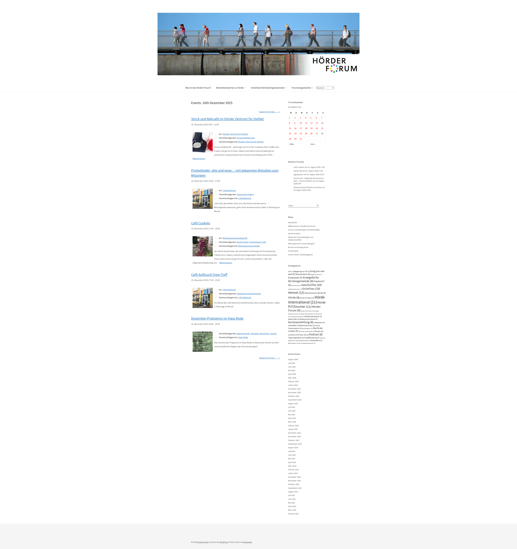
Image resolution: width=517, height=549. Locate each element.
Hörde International (306, 300)
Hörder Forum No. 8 (307, 311)
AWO (290, 271)
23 (295, 133)
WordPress (223, 542)
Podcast (315, 334)
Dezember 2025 (294, 389)
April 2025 (292, 418)
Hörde (293, 297)
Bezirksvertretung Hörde (298, 247)
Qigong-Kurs (299, 174)
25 (306, 133)
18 (306, 128)
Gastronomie (296, 285)
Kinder (301, 317)
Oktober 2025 (293, 396)
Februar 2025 (293, 425)
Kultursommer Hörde (309, 319)
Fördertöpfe (293, 251)
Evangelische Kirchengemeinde (303, 279)
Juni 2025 (292, 411)
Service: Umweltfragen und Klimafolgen (304, 230)
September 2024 (295, 444)
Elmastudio (247, 542)
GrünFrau (311, 288)
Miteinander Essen (307, 325)
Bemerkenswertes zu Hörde (230, 87)
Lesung (273, 333)
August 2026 (293, 359)
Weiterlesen (198, 158)
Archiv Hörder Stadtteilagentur (300, 254)
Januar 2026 (293, 385)
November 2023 (294, 480)
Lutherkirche (319, 322)
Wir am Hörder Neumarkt (306, 343)
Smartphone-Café (257, 242)
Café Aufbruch (244, 198)
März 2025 (292, 422)
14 (322, 123)
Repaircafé (298, 171)
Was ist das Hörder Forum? (198, 87)
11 (306, 123)
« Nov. (291, 144)
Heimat (296, 292)
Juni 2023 (292, 499)
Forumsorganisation (301, 87)
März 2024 (292, 466)
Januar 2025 (293, 429)
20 (317, 128)
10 (301, 123)
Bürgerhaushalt (316, 274)
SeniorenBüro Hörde (303, 340)
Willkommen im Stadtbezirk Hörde (301, 226)
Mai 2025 (291, 414)
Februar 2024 (293, 469)
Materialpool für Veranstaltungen (301, 243)
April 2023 (292, 506)
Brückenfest (303, 274)
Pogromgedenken (296, 338)
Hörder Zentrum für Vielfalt (251, 141)
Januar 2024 (293, 473)
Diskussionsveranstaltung (249, 293)
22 (290, 133)
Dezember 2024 (294, 433)
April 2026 (292, 374)
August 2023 (293, 491)
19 (311, 128)
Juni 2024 (292, 455)
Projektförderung (311, 338)
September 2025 (295, 400)
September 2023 (295, 488)
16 (295, 128)
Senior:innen (242, 242)
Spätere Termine (268, 111)
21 (322, 128)
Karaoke (255, 333)
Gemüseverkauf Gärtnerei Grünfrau (308, 187)
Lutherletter (293, 325)
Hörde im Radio (294, 233)
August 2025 (293, 403)
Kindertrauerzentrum (313, 316)
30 (295, 138)
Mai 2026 (291, 370)
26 (311, 133)
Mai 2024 (291, 458)
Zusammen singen (245, 194)
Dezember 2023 (294, 477)
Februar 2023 (293, 514)
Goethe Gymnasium (295, 289)
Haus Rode (243, 337)
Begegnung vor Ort (301, 271)
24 (301, 133)
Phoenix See (303, 335)
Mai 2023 (291, 502)
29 (290, 138)
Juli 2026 (291, 363)
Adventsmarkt (243, 333)
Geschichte (311, 285)
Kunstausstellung (300, 322)
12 (311, 123)
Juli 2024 (291, 451)
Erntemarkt (295, 277)
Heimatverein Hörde (315, 293)
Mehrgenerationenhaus (249, 246)
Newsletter (292, 222)
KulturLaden (293, 319)
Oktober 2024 (293, 440)
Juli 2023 (291, 495)
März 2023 (292, 510)
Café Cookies (299, 167)
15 (290, 128)
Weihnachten (293, 343)
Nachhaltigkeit (307, 328)
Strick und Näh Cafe (246, 137)
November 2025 (294, 392)
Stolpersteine (316, 340)
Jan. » (312, 144)
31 (301, 138)
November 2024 (294, 436)
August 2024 (293, 447)
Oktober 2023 (293, 484)
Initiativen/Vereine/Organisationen (267, 87)
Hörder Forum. (203, 542)
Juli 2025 (291, 407)
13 (317, 123)
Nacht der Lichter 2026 (306, 331)
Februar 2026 (293, 381)
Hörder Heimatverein (307, 314)
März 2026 (292, 378)
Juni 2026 (292, 367)
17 (301, 128)
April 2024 (292, 462)
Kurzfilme (264, 333)
